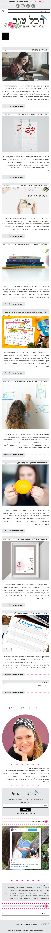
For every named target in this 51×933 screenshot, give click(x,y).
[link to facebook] (17, 6)
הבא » (21, 708)
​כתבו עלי (20, 2)
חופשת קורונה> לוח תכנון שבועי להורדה (28, 613)
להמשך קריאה (17, 106)
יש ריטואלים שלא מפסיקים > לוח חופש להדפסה (26, 312)
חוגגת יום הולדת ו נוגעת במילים (32, 538)
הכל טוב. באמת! (39, 49)
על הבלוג (27, 2)
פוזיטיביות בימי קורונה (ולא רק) (32, 462)
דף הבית (40, 2)
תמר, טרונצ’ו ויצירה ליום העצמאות (31, 381)
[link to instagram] (23, 6)
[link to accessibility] (33, 6)
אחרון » (11, 708)
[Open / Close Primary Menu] (5, 36)
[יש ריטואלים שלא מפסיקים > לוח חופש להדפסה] (25, 328)
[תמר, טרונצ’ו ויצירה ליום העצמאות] (25, 403)
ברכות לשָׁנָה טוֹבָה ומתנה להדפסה (32, 114)
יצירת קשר (11, 2)
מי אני (34, 2)
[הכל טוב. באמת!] (25, 64)
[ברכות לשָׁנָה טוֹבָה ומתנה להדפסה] (25, 132)
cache (44, 682)
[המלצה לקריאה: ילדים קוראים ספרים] (25, 261)
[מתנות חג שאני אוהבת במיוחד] (25, 198)
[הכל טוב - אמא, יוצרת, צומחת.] (25, 20)
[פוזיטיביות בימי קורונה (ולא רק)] (25, 483)
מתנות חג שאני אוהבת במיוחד (33, 185)
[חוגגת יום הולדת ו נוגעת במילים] (25, 558)
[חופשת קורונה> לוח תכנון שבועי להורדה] (25, 631)
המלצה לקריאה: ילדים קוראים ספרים (30, 244)
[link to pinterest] (28, 6)
